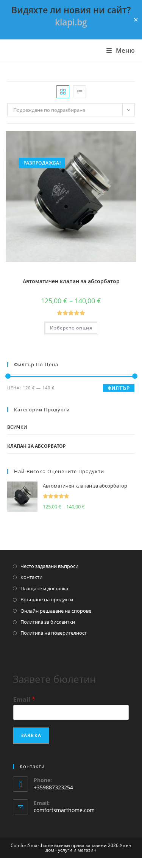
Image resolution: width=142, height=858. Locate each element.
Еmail (24, 700)
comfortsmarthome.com (64, 810)
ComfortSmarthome (49, 50)
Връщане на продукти (46, 599)
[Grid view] (62, 91)
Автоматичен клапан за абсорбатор (71, 281)
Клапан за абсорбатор (36, 446)
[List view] (79, 91)
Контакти (31, 577)
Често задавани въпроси (49, 566)
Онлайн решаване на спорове (55, 610)
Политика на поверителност (53, 632)
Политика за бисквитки (47, 621)
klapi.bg (71, 22)
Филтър (119, 388)
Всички (17, 427)
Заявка (31, 735)
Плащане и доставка (44, 588)
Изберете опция (71, 328)
